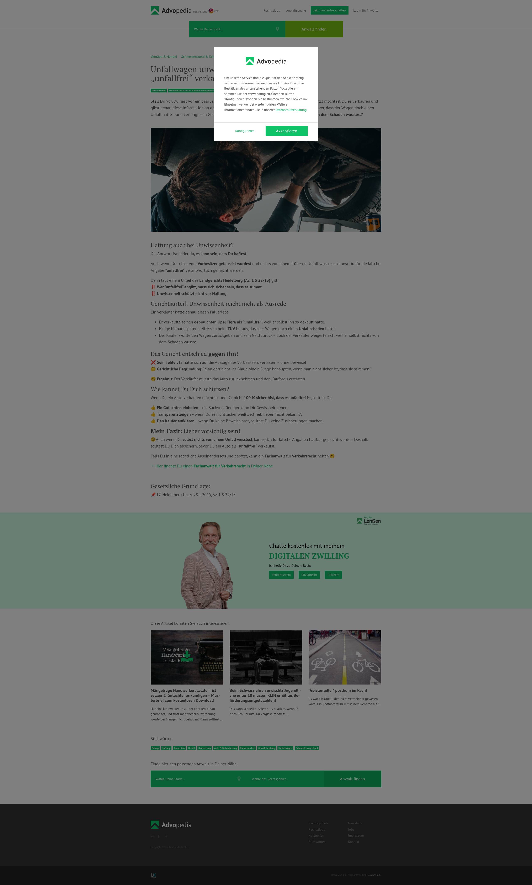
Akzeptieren (286, 131)
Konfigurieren (245, 131)
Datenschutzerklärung (291, 110)
